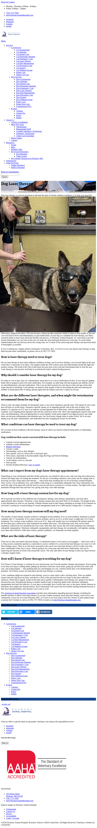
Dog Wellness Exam (24, 100)
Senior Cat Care (22, 75)
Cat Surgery (21, 68)
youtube (9, 24)
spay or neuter (34, 465)
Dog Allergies (21, 81)
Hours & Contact (8, 2)
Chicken (19, 111)
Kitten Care (20, 72)
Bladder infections (13, 447)
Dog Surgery (21, 97)
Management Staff (23, 129)
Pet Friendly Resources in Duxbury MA (27, 158)
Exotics (14, 109)
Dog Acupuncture (23, 79)
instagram (10, 22)
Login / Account (12, 818)
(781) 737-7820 (12, 13)
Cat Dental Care (22, 54)
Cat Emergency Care (24, 59)
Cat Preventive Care (24, 66)
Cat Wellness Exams (24, 70)
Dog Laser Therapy (24, 90)
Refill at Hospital (18, 167)
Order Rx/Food (12, 163)
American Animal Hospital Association (20, 593)
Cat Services (16, 48)
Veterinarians (21, 127)
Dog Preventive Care (24, 95)
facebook (9, 19)
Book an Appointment (10, 172)
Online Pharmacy (18, 165)
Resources (10, 143)
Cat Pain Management (25, 63)
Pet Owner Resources (19, 152)
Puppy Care (21, 102)
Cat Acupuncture (23, 50)
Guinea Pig (20, 113)
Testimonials (11, 809)
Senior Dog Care (23, 104)
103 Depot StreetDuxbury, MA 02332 (14, 795)
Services (9, 45)
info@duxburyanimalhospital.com (19, 15)
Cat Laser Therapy (23, 61)
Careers (14, 140)
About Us (10, 120)
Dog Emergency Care (25, 88)
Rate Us (5, 743)
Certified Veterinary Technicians (29, 131)
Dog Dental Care (23, 84)
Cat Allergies (21, 52)
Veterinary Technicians (25, 133)
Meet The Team (17, 124)
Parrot (18, 115)
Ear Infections (21, 154)
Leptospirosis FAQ (23, 106)
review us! (6, 704)
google (8, 26)
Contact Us (10, 811)
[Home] (11, 39)
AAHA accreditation (19, 122)
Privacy (9, 814)
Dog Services (16, 77)
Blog (13, 147)
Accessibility (11, 816)
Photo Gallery (16, 138)
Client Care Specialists (25, 136)
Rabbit (18, 118)
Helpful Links (16, 149)
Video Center (21, 156)
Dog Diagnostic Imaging (26, 86)
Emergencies (11, 161)
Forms (13, 145)
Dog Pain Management (25, 93)
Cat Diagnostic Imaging (25, 57)
